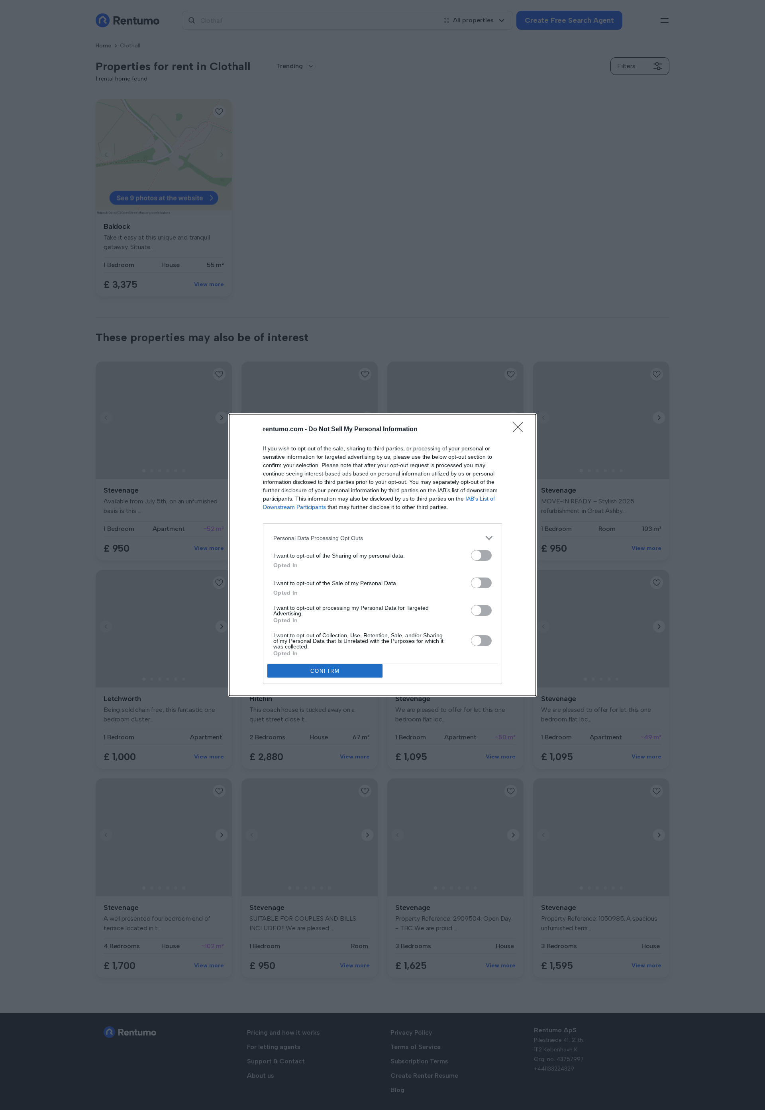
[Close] (520, 429)
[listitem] (382, 538)
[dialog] (382, 555)
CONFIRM (325, 671)
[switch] (481, 555)
